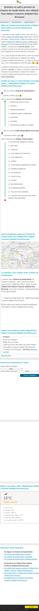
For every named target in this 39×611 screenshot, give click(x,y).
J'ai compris (31, 607)
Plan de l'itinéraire (16, 22)
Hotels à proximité (29, 22)
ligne (17, 95)
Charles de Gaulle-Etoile (15, 37)
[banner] (19, 2)
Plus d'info (25, 609)
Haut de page (6, 355)
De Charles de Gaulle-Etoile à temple (17, 554)
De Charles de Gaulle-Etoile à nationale (18, 557)
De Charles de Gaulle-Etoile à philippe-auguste (20, 559)
